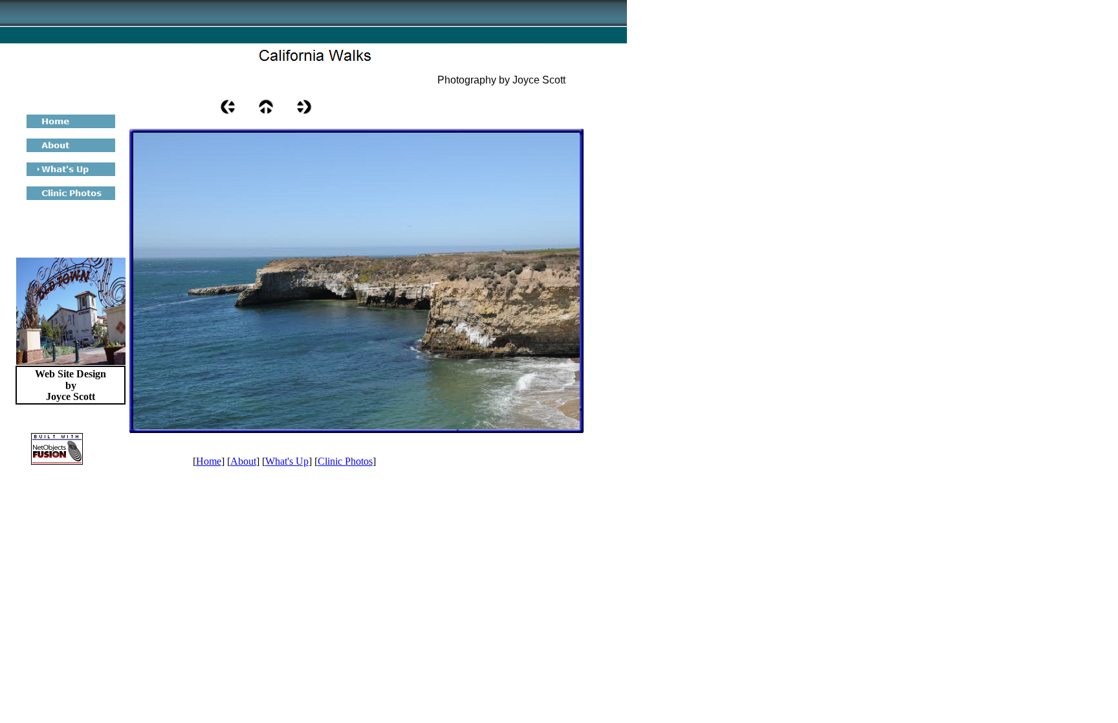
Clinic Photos (345, 461)
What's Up (287, 461)
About (243, 461)
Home (208, 461)
